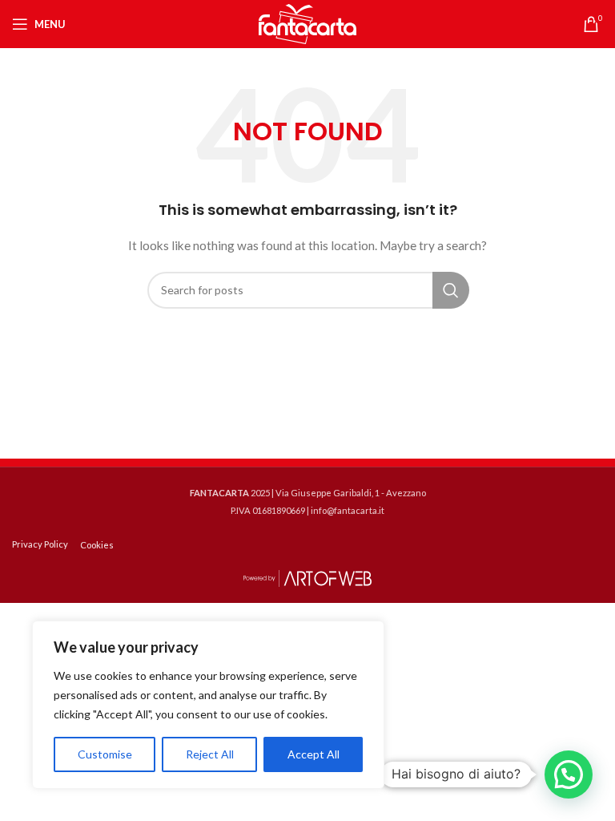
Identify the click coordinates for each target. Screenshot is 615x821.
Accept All (313, 754)
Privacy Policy (40, 544)
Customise (105, 754)
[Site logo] (307, 23)
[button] (569, 774)
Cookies (97, 545)
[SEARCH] (450, 290)
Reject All (210, 754)
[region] (208, 705)
